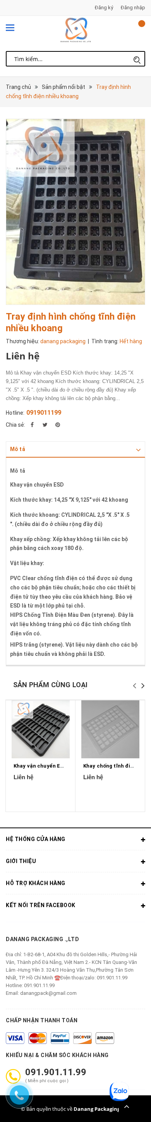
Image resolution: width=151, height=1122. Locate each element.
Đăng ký (104, 7)
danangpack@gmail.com (48, 993)
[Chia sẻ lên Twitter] (45, 425)
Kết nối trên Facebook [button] (41, 905)
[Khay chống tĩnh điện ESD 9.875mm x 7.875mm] (110, 729)
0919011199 (43, 412)
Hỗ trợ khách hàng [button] (35, 883)
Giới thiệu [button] (21, 861)
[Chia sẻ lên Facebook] (32, 425)
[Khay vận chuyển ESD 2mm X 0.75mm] (40, 729)
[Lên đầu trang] (126, 1106)
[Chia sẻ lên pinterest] (58, 425)
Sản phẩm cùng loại (50, 685)
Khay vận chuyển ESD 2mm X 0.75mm (59, 766)
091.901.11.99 (39, 985)
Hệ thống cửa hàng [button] (35, 839)
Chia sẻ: (15, 425)
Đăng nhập (133, 7)
